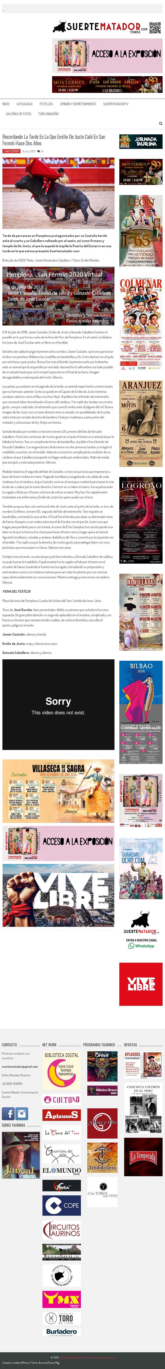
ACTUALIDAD (25, 104)
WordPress (23, 1363)
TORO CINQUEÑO (48, 114)
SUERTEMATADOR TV (116, 104)
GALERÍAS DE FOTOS (18, 114)
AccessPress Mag (49, 1363)
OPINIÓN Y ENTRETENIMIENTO (78, 104)
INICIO (5, 104)
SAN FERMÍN (11, 151)
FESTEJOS (46, 104)
